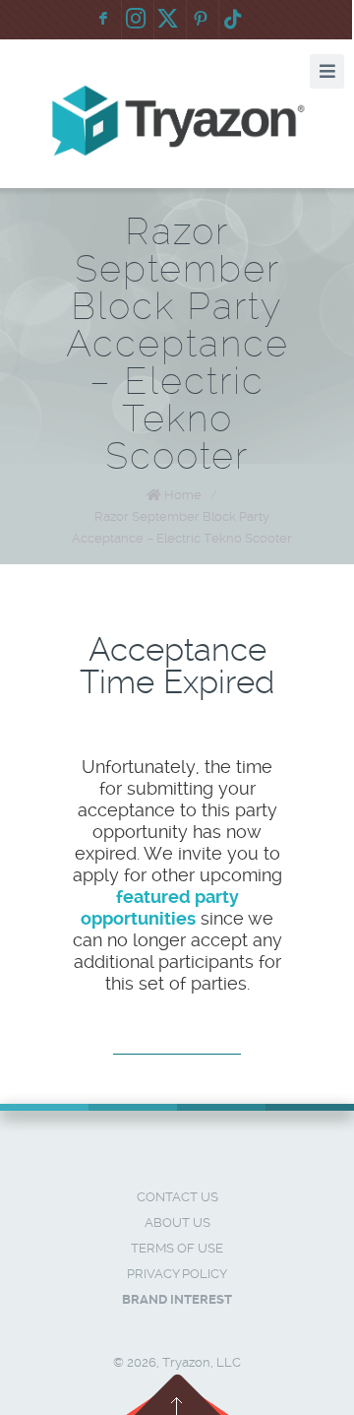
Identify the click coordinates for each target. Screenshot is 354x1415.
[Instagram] (135, 19)
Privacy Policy (177, 1273)
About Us (177, 1222)
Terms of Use (177, 1248)
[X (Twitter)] (168, 19)
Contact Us (177, 1197)
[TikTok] (233, 19)
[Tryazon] (177, 121)
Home (183, 494)
